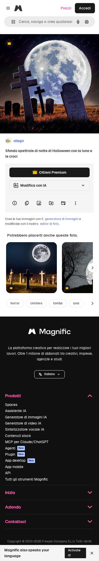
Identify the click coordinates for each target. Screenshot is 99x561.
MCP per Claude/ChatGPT (26, 442)
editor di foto (49, 224)
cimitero (36, 303)
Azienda (13, 507)
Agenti (14, 448)
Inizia (10, 492)
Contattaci (15, 521)
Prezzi (66, 8)
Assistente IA (15, 410)
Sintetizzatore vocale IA (24, 429)
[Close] (92, 553)
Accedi (85, 8)
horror (15, 303)
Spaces (11, 404)
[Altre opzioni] (75, 203)
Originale (33, 43)
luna (76, 303)
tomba (57, 303)
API (8, 473)
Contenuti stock (18, 435)
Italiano (49, 374)
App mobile (14, 466)
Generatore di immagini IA (26, 417)
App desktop (19, 460)
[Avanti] (92, 267)
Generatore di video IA (23, 423)
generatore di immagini (61, 219)
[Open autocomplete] (11, 22)
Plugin (14, 454)
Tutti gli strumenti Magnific (26, 479)
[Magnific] (49, 333)
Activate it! (74, 552)
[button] (49, 374)
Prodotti (13, 395)
